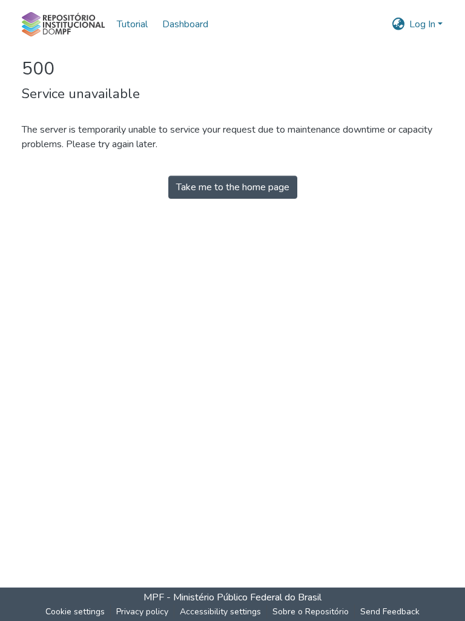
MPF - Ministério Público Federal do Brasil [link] (232, 597)
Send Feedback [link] (390, 611)
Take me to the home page (232, 187)
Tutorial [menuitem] (132, 24)
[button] (63, 24)
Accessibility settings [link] (220, 611)
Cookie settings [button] (75, 611)
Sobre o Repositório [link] (310, 611)
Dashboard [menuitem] (185, 24)
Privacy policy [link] (142, 611)
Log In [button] (423, 24)
